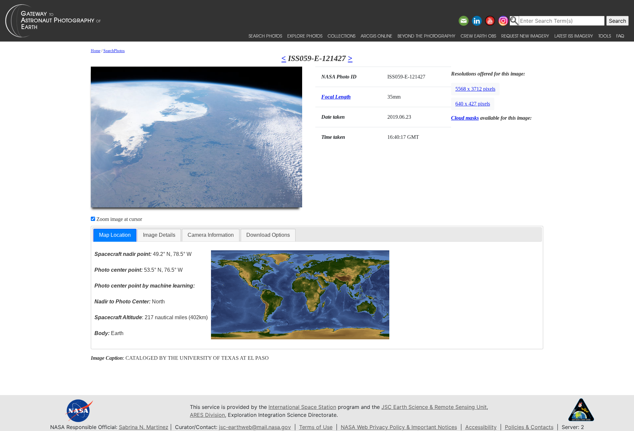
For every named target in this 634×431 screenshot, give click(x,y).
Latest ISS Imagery (573, 36)
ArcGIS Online (376, 36)
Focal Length (336, 97)
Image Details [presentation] (159, 235)
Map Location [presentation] (115, 235)
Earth (108, 333)
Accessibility (481, 427)
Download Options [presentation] (268, 235)
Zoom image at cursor (118, 219)
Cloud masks (465, 118)
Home (95, 50)
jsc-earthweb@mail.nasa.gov (255, 427)
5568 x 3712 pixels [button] (475, 89)
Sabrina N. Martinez (143, 427)
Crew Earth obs (478, 36)
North (129, 301)
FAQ (620, 36)
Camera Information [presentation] (211, 235)
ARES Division (207, 415)
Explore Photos (304, 36)
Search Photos (265, 36)
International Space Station (302, 407)
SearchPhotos (114, 50)
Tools (604, 36)
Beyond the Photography (426, 36)
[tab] (114, 235)
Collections (341, 36)
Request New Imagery (525, 36)
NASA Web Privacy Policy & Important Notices (399, 427)
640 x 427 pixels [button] (472, 104)
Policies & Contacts (529, 427)
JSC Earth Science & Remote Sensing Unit (434, 407)
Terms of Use (316, 427)
